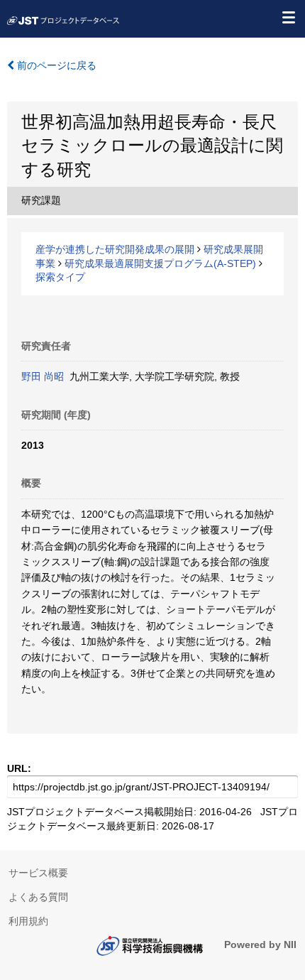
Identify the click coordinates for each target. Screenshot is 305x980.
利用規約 (28, 921)
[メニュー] (288, 17)
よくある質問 (38, 897)
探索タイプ (60, 277)
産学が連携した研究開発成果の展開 (114, 249)
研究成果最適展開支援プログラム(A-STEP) (160, 263)
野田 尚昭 (42, 376)
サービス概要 (38, 872)
